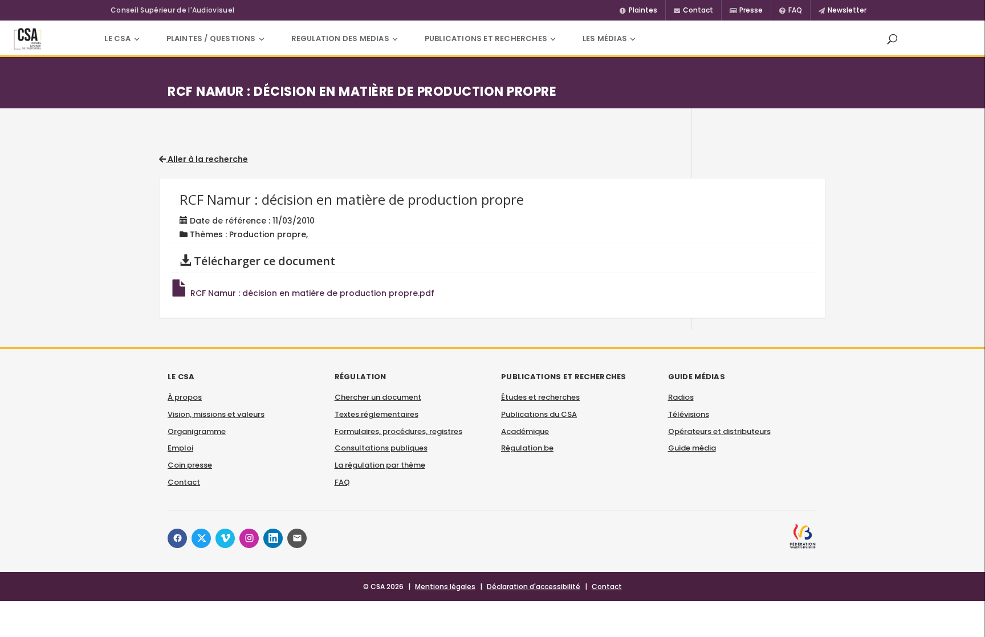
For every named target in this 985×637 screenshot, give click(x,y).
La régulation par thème (380, 465)
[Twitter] (201, 538)
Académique (525, 431)
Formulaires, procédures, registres (398, 431)
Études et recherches (540, 397)
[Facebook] (177, 538)
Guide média (692, 448)
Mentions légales (445, 586)
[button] (892, 39)
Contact (184, 482)
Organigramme (197, 431)
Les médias (605, 38)
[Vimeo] (225, 538)
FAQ (342, 482)
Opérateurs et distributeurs (719, 431)
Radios (681, 397)
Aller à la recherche (207, 159)
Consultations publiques (381, 448)
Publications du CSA (539, 414)
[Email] (297, 538)
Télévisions (688, 414)
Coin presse (190, 465)
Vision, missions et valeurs (216, 414)
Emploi (180, 448)
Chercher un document (378, 397)
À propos (185, 397)
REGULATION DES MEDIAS (340, 38)
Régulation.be (527, 448)
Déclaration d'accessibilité (533, 586)
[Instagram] (249, 538)
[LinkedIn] (273, 538)
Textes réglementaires (376, 414)
